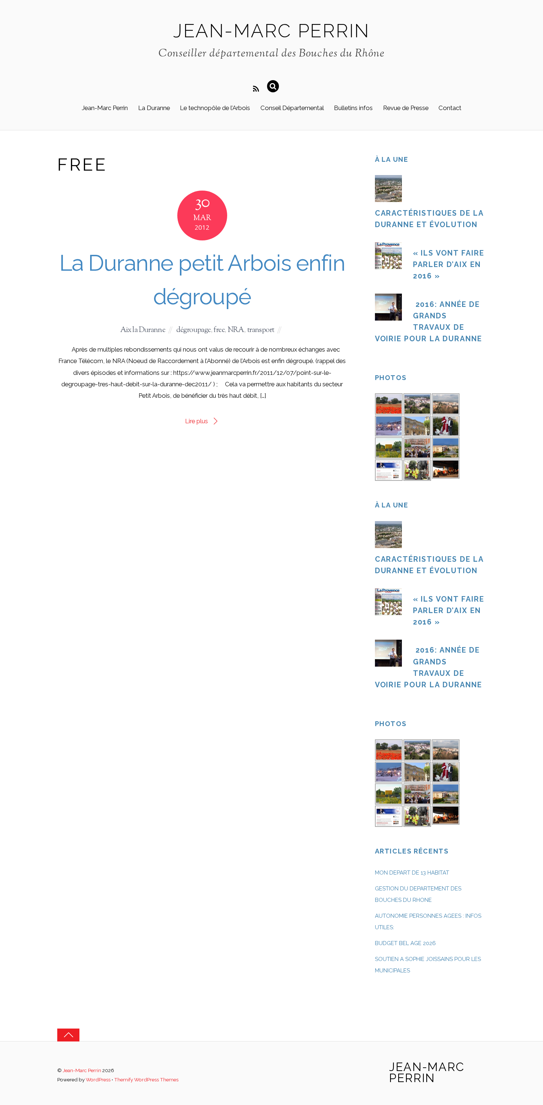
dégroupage (193, 330)
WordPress (98, 1079)
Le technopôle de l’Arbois (215, 108)
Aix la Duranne (142, 330)
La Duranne (154, 108)
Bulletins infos (353, 108)
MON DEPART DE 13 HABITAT (412, 872)
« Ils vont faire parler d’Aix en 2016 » (448, 264)
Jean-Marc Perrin (105, 108)
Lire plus (196, 421)
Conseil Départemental (292, 108)
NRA (236, 330)
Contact (449, 108)
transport (260, 330)
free (219, 330)
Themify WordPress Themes (146, 1079)
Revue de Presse (405, 108)
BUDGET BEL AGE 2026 (405, 943)
